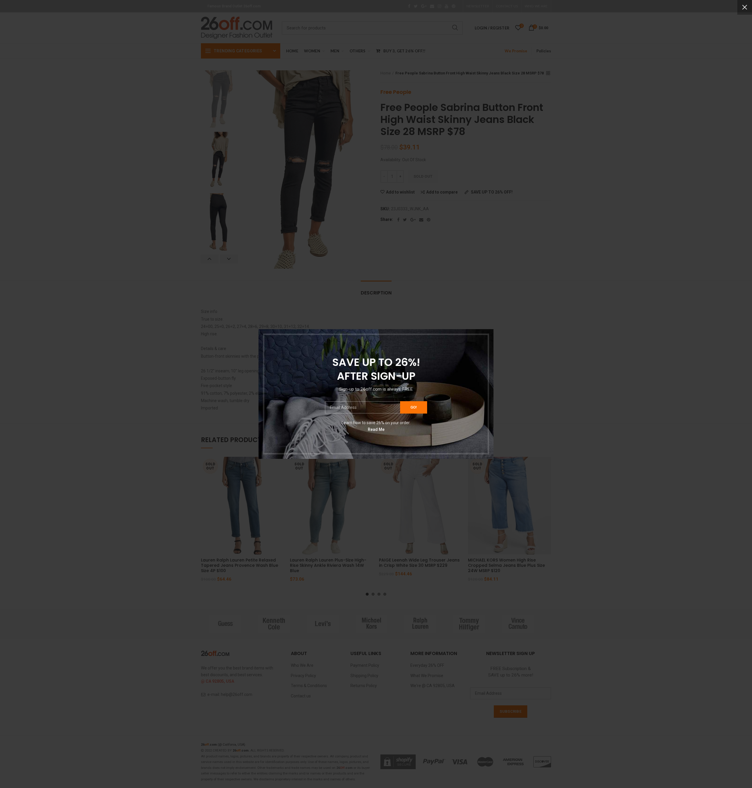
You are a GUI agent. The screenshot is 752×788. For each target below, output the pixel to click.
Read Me (376, 429)
